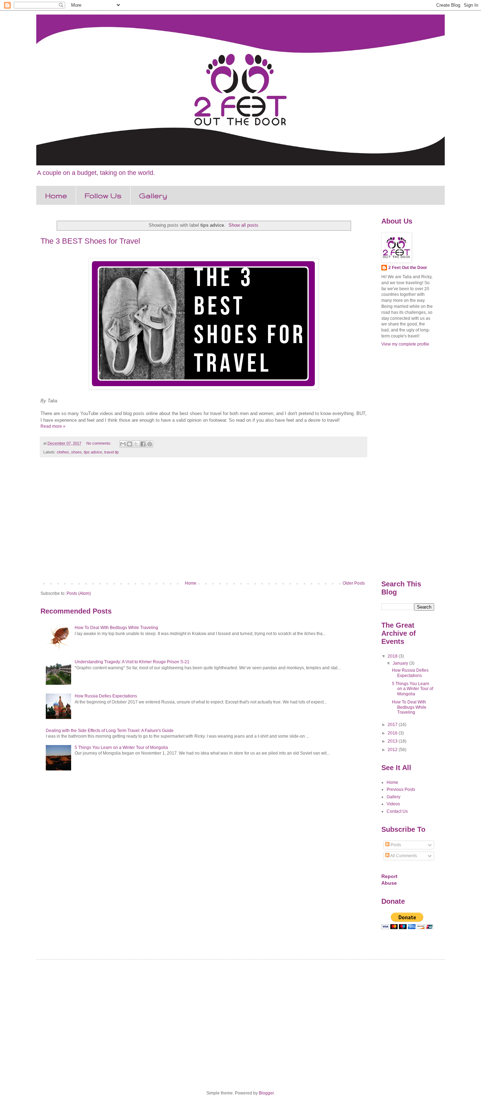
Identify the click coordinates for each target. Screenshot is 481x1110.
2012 (393, 749)
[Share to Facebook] (142, 443)
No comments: (99, 443)
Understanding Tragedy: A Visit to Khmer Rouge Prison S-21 (132, 661)
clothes (63, 452)
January (401, 663)
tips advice (93, 452)
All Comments (403, 855)
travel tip (111, 452)
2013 (393, 741)
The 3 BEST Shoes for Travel (90, 241)
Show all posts (243, 225)
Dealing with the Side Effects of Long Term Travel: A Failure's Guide (110, 730)
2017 (393, 724)
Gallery (153, 195)
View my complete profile (405, 344)
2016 (393, 733)
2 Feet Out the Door (407, 267)
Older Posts (354, 583)
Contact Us (397, 811)
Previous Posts (401, 789)
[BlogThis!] (129, 443)
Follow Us (103, 195)
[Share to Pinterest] (149, 443)
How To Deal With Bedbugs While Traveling (116, 627)
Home (56, 195)
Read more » (52, 426)
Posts (395, 844)
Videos (393, 803)
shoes (76, 452)
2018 (393, 656)
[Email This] (122, 443)
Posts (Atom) (79, 593)
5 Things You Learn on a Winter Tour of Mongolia (121, 747)
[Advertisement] (203, 522)
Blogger (266, 1093)
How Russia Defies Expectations (106, 696)
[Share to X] (136, 443)
